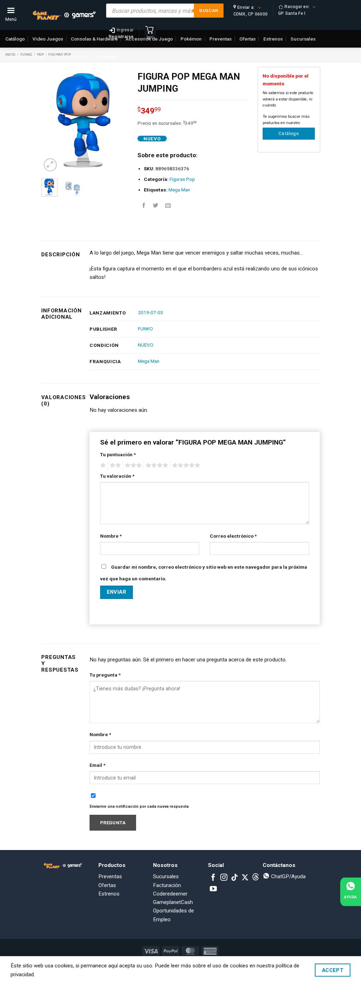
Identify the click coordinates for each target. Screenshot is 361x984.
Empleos (107, 56)
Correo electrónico (233, 536)
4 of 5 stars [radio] (155, 465)
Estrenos (109, 894)
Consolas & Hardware (94, 39)
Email (97, 765)
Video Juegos (47, 39)
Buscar (208, 10)
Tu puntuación (118, 454)
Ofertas (107, 885)
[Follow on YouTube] (213, 889)
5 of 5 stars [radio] (185, 465)
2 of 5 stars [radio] (114, 465)
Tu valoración (117, 476)
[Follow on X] (245, 878)
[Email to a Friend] (168, 205)
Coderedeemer (170, 894)
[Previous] (51, 120)
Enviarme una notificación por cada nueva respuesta (139, 806)
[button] (50, 164)
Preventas (110, 876)
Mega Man (179, 189)
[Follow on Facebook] (213, 878)
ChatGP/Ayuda (288, 876)
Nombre (111, 536)
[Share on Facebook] (143, 205)
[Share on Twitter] (155, 205)
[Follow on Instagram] (223, 878)
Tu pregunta (105, 675)
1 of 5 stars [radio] (102, 465)
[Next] (116, 120)
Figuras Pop (182, 179)
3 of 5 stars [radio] (132, 465)
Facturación (167, 885)
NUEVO (145, 345)
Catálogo (15, 39)
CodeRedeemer (71, 56)
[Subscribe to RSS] (255, 878)
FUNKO (145, 328)
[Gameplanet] (64, 15)
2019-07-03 (150, 312)
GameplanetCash (28, 56)
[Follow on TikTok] (234, 878)
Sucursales (166, 876)
